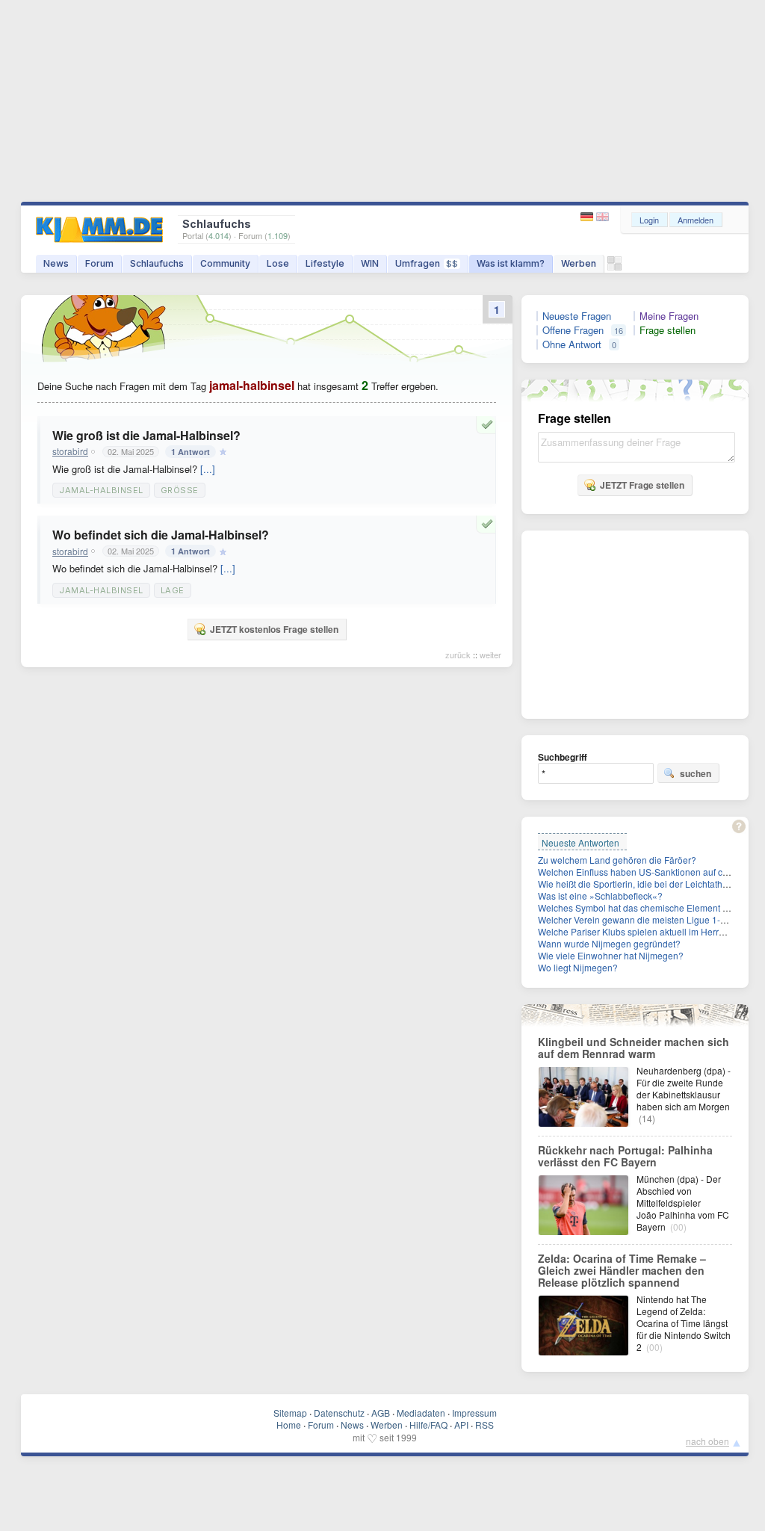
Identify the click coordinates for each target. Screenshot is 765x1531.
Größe (180, 490)
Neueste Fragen (576, 316)
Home (288, 1424)
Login (649, 220)
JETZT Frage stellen (642, 485)
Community (225, 263)
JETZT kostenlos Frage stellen (274, 629)
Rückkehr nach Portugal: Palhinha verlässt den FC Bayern (625, 1155)
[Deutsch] (588, 217)
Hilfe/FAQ (428, 1424)
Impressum (474, 1412)
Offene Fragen (573, 330)
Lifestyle (325, 263)
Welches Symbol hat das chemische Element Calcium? (649, 907)
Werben (578, 263)
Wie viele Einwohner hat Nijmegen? (611, 955)
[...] (207, 469)
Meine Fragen (669, 316)
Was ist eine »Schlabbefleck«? (600, 895)
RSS (484, 1424)
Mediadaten (421, 1412)
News (56, 263)
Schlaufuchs (157, 263)
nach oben (707, 1441)
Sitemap (290, 1412)
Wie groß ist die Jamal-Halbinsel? (146, 435)
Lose (278, 263)
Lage (173, 590)
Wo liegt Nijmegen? (578, 967)
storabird (70, 451)
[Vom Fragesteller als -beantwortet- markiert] (489, 424)
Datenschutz (339, 1412)
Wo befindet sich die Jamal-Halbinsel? (160, 534)
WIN (370, 263)
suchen (695, 773)
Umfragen (426, 263)
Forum (99, 263)
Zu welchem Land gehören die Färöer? (617, 859)
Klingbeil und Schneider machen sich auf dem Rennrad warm (633, 1047)
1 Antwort (190, 451)
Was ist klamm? (511, 263)
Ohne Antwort (571, 344)
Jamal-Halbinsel (101, 490)
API (461, 1424)
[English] (602, 217)
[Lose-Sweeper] (614, 267)
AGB (380, 1412)
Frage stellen (667, 330)
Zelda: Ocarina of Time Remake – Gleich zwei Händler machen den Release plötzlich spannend (622, 1270)
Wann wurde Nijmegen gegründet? (609, 943)
